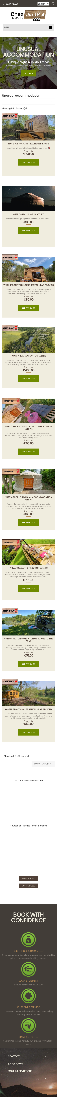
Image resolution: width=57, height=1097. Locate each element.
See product (28, 162)
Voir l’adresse (28, 878)
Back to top (43, 764)
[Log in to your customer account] (52, 4)
